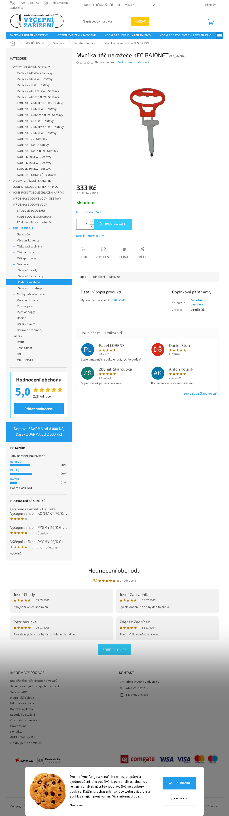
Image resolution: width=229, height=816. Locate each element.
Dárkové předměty (29, 330)
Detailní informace (88, 236)
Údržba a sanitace (22, 703)
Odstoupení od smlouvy (26, 743)
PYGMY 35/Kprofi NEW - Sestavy (38, 97)
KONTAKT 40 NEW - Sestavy (35, 121)
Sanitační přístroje (30, 288)
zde (137, 796)
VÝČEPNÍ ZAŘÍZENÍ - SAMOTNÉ (32, 181)
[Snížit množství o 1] (92, 226)
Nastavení (77, 805)
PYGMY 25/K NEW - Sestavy (35, 73)
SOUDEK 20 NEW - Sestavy (34, 157)
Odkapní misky (27, 258)
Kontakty (16, 731)
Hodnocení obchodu (114, 570)
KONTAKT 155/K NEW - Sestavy (37, 151)
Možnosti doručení (88, 212)
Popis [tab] (82, 277)
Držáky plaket (26, 324)
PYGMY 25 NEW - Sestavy (33, 85)
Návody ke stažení (22, 715)
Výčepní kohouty (28, 240)
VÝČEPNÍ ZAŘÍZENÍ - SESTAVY (31, 67)
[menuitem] (29, 35)
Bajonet (15, 462)
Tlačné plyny (25, 252)
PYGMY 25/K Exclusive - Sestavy (38, 91)
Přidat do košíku (116, 224)
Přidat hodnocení (38, 408)
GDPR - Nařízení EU (22, 737)
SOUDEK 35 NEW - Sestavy (34, 163)
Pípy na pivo (25, 306)
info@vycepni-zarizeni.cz (142, 682)
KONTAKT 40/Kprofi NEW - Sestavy (40, 115)
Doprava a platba (21, 709)
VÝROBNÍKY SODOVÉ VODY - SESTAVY (37, 198)
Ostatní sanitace (29, 282)
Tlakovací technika (29, 246)
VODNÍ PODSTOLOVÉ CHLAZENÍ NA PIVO (38, 192)
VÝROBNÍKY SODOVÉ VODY (30, 204)
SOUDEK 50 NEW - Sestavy (34, 169)
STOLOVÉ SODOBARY (31, 210)
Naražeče (23, 234)
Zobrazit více (114, 649)
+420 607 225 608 (137, 695)
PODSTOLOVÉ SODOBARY (34, 216)
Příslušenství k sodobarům (35, 222)
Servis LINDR (18, 692)
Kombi (14, 479)
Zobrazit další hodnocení (199, 394)
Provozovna (18, 726)
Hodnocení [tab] (98, 277)
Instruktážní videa (22, 698)
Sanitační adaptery (30, 276)
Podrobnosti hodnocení (133, 62)
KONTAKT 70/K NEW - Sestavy (37, 133)
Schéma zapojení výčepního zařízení (34, 686)
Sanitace (23, 264)
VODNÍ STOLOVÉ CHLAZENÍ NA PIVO (35, 187)
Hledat (140, 21)
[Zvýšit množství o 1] (92, 221)
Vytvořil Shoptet (208, 806)
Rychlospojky (26, 312)
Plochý (14, 470)
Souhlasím (182, 783)
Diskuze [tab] (114, 277)
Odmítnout (179, 799)
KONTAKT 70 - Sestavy (32, 139)
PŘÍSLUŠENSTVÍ (23, 228)
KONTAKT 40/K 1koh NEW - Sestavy (40, 103)
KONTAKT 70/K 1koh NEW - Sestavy (40, 127)
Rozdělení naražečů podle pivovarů (110, 5)
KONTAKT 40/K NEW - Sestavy (37, 109)
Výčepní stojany (27, 300)
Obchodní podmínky (23, 720)
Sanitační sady (27, 270)
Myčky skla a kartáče (31, 294)
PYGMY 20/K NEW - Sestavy (35, 79)
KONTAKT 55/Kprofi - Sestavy (37, 175)
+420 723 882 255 (137, 688)
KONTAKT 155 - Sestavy (33, 145)
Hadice (21, 318)
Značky (17, 336)
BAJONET (120, 300)
